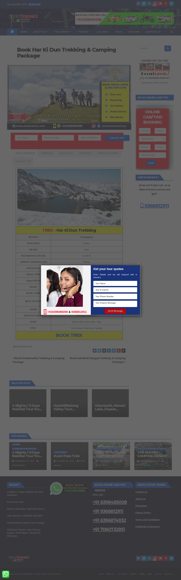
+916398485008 (57, 311)
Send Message (115, 311)
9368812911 (79, 311)
